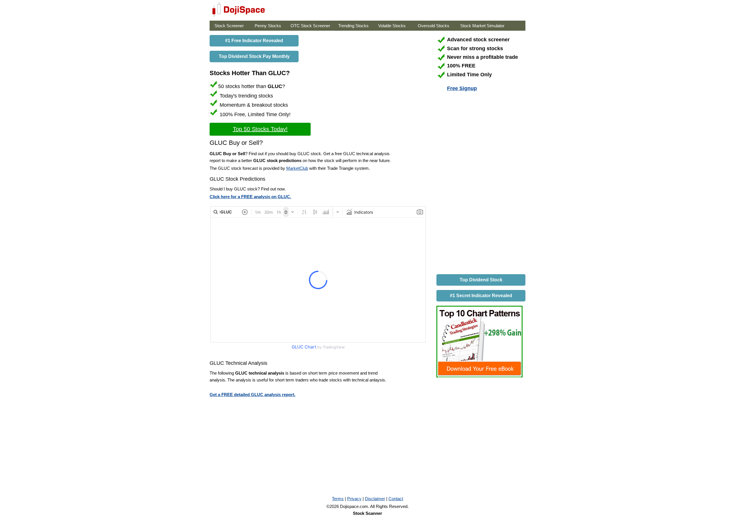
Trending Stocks (353, 25)
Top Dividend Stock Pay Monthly (254, 56)
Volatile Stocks (392, 25)
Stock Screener (229, 25)
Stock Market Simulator (482, 25)
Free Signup (462, 88)
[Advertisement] (479, 184)
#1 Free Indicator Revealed (254, 40)
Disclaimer (375, 498)
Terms (338, 498)
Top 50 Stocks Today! (260, 129)
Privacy (354, 498)
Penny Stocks (268, 25)
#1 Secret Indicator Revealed (481, 295)
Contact (395, 498)
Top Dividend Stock (481, 279)
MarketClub (297, 168)
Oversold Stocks (433, 25)
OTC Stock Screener (310, 25)
